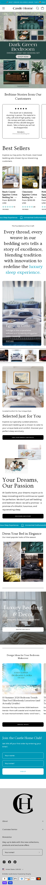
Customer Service (9, 829)
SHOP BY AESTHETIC (23, 629)
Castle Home (12, 874)
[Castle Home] (23, 8)
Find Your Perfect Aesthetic (23, 437)
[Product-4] (11, 574)
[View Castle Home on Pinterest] (15, 862)
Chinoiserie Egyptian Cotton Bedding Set (29, 195)
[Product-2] (31, 545)
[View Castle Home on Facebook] (9, 862)
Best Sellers (16, 148)
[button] (37, 8)
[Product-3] (11, 555)
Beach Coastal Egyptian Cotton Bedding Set (9, 195)
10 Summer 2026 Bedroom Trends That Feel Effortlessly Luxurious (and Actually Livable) (21, 700)
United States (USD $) (13, 869)
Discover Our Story (23, 516)
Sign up (23, 771)
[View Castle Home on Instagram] (4, 862)
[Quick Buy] (16, 185)
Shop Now (10, 341)
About (5, 821)
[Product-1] (31, 566)
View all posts (23, 724)
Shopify (28, 874)
